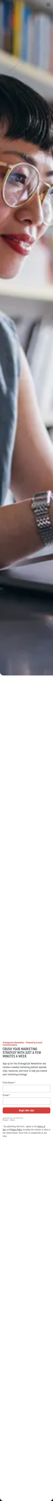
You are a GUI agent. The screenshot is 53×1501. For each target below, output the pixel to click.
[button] (48, 5)
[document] (26, 750)
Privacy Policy (16, 1129)
